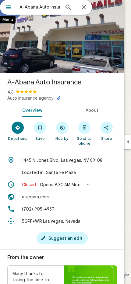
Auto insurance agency (30, 98)
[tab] (31, 109)
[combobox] (39, 7)
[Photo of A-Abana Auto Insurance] (62, 36)
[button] (62, 185)
